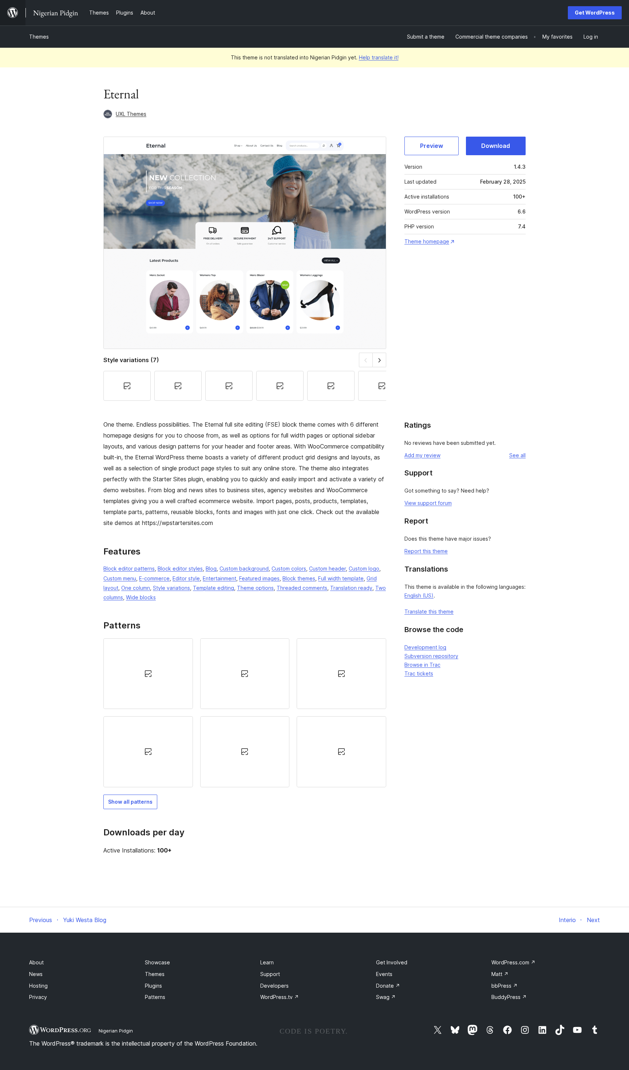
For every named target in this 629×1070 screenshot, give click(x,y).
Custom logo (364, 568)
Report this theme (426, 551)
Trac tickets (418, 673)
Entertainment (219, 578)
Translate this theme (429, 611)
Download (495, 145)
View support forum (428, 503)
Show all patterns (130, 802)
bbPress (504, 986)
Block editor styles (180, 568)
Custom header (327, 568)
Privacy (38, 997)
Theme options (255, 588)
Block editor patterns (129, 568)
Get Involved (391, 962)
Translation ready (351, 588)
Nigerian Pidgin (116, 1031)
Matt (500, 974)
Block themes (298, 578)
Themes (39, 37)
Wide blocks (141, 597)
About (36, 962)
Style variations (171, 588)
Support (270, 974)
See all (517, 455)
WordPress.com (513, 962)
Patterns (155, 997)
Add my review (422, 455)
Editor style (186, 578)
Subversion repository (431, 656)
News (36, 974)
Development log (425, 647)
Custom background (244, 568)
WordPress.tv (279, 997)
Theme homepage (426, 241)
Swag (386, 997)
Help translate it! (379, 57)
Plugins (153, 986)
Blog (211, 568)
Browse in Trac (422, 665)
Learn (267, 962)
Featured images (259, 578)
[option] (148, 673)
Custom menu (119, 578)
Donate (388, 986)
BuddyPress (509, 997)
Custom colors (289, 568)
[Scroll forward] (379, 360)
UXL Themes (131, 114)
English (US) (419, 595)
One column (135, 588)
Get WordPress (595, 12)
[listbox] (244, 712)
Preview (431, 145)
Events (384, 974)
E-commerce (154, 578)
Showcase (157, 962)
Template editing (213, 588)
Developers (274, 986)
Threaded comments (302, 588)
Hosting (38, 986)
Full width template (341, 578)
